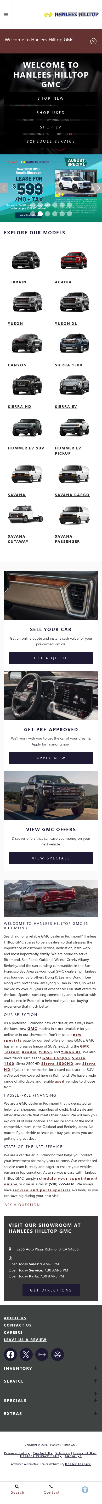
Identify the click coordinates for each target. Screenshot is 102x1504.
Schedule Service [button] (51, 141)
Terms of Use (85, 1453)
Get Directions (51, 1290)
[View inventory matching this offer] (51, 188)
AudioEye (73, 1456)
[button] (32, 205)
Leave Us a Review (25, 1339)
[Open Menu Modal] (6, 14)
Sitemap (62, 1453)
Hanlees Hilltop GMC (63, 1444)
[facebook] (10, 1354)
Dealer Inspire (78, 1464)
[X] (26, 1354)
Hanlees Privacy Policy (41, 1456)
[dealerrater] (57, 1354)
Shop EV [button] (51, 127)
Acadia (29, 1051)
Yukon (45, 1051)
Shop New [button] (51, 98)
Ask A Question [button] (22, 1204)
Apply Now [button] (51, 757)
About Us (15, 1317)
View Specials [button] (51, 858)
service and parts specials (42, 1189)
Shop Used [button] (51, 112)
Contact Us (18, 1325)
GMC (32, 1028)
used (60, 1081)
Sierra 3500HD (57, 1063)
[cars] (41, 1354)
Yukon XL (71, 1051)
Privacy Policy (17, 1453)
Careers (13, 1332)
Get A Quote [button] (51, 657)
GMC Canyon (56, 1057)
